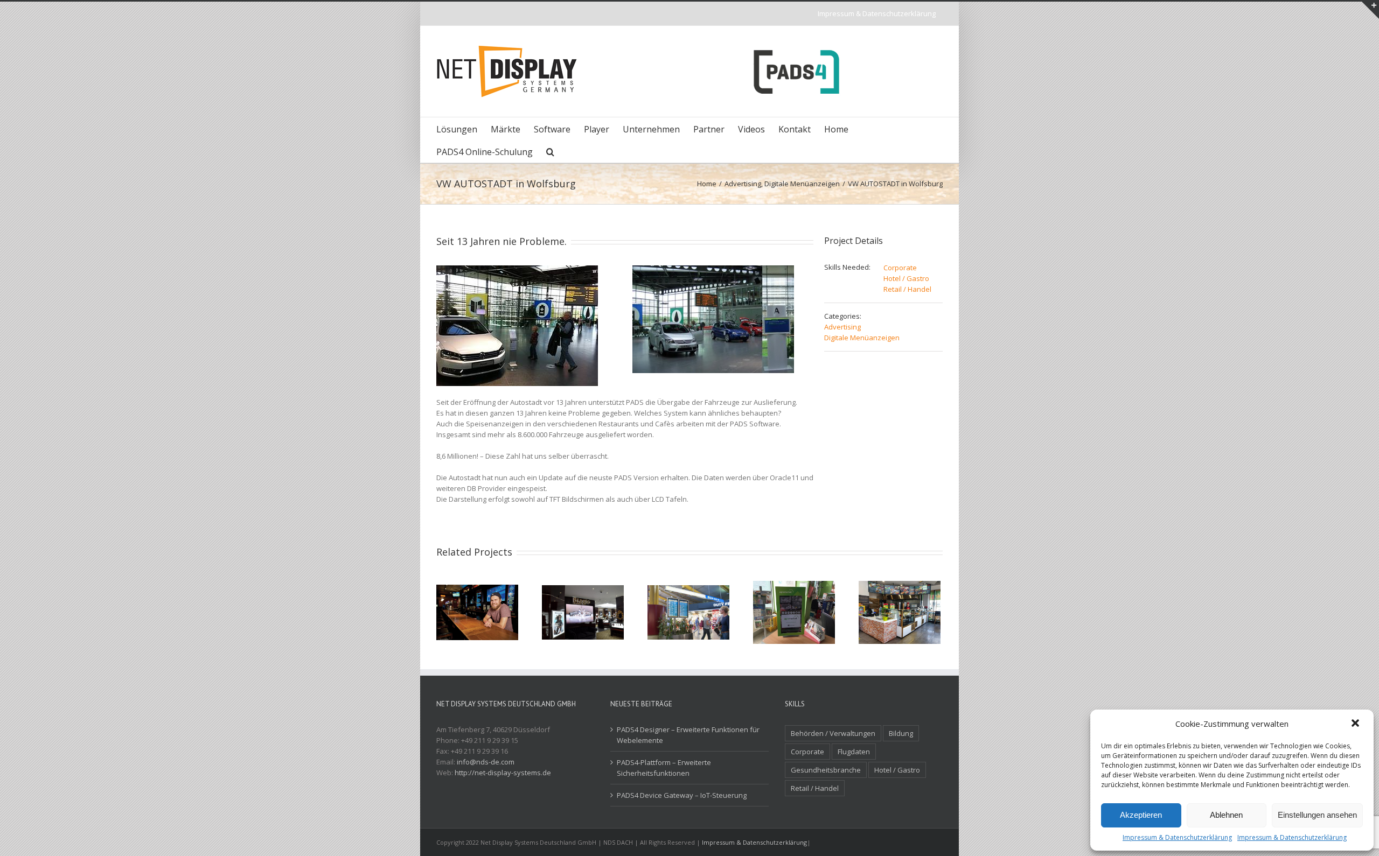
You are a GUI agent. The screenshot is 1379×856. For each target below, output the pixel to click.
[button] (1356, 724)
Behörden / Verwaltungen (833, 733)
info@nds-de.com (485, 762)
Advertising (842, 327)
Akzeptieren (1141, 814)
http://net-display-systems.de (503, 772)
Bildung (901, 733)
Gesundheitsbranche (826, 770)
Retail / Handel (907, 289)
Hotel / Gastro (906, 278)
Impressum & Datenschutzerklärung (1177, 837)
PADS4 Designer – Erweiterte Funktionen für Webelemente (688, 735)
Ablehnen (1226, 814)
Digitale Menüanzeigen (862, 337)
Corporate (900, 267)
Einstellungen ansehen (1317, 814)
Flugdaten (854, 751)
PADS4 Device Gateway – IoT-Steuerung (682, 795)
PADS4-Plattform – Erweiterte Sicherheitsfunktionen (664, 767)
